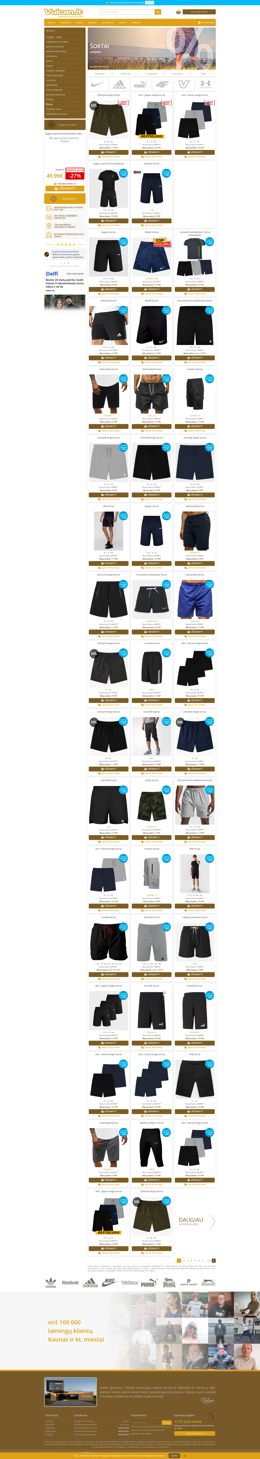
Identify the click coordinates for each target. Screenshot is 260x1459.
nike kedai (104, 1444)
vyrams (51, 22)
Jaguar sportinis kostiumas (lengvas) (66, 133)
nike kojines (211, 1444)
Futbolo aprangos (54, 75)
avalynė (92, 22)
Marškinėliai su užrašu (56, 113)
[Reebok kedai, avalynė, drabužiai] (71, 1290)
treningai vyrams (59, 1442)
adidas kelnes (172, 1444)
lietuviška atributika (182, 1442)
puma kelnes (185, 1444)
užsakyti (166, 1422)
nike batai (197, 1442)
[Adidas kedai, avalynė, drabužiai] (91, 1290)
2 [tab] (64, 274)
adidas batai (208, 1442)
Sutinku (174, 1455)
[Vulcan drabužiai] (130, 1290)
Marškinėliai (51, 85)
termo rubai (89, 1442)
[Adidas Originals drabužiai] (51, 1290)
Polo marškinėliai (54, 89)
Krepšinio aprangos (55, 70)
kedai (47, 1442)
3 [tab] (68, 274)
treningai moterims (129, 1442)
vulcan (79, 22)
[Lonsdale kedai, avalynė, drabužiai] (170, 1290)
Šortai (49, 104)
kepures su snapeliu (147, 1442)
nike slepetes (120, 1447)
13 (208, 1260)
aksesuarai (107, 22)
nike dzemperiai (149, 1447)
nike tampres (163, 1447)
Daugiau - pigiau (54, 36)
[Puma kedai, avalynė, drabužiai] (150, 1290)
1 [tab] (61, 274)
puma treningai (91, 1444)
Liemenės (51, 80)
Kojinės (49, 65)
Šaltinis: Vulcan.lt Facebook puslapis (64, 277)
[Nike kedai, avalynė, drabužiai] (111, 1290)
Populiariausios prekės (57, 41)
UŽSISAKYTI (67, 188)
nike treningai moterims (102, 1447)
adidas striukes (134, 1447)
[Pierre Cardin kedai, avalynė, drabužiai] (189, 1290)
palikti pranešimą (194, 1433)
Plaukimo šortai (53, 109)
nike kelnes (159, 1444)
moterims (65, 22)
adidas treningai (76, 1444)
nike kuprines (198, 1444)
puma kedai (129, 1444)
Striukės (50, 99)
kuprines (99, 1442)
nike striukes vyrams (144, 1444)
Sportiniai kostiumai (55, 94)
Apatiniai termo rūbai (56, 51)
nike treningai (62, 1444)
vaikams (136, 22)
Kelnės (49, 61)
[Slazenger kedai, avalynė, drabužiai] (208, 1290)
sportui (123, 22)
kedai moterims (112, 1442)
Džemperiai (51, 56)
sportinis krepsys (165, 1442)
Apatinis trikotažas (55, 46)
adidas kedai (116, 1444)
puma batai (49, 1444)
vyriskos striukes (75, 1442)
